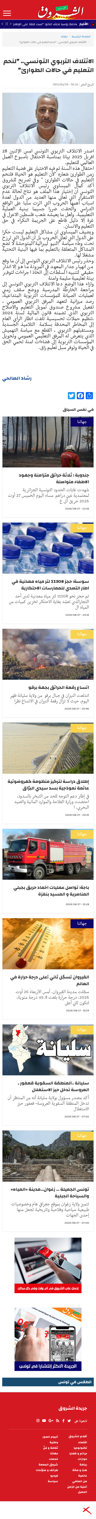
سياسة (53, 1481)
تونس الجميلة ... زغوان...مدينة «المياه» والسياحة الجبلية (49, 1192)
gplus (50, 1420)
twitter (69, 1420)
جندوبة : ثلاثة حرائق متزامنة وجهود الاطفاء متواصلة (54, 478)
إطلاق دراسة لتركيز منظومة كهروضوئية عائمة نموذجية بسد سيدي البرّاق (48, 784)
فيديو (54, 1475)
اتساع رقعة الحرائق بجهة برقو (58, 687)
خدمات (53, 1459)
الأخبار (83, 24)
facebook (63, 1420)
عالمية (82, 1475)
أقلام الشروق (78, 1436)
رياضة (83, 1464)
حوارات (82, 1459)
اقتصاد (82, 1442)
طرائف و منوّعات (47, 1470)
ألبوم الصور (50, 1436)
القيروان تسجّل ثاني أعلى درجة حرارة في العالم (49, 980)
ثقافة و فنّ (50, 1448)
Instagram (38, 1420)
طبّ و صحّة (79, 1470)
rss (57, 1420)
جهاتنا (64, 36)
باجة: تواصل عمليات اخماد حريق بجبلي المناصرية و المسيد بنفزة (51, 890)
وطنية (54, 1442)
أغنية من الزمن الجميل (77, 1489)
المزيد (7, 13)
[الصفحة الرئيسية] (60, 10)
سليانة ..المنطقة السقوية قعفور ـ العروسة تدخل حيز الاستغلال (53, 1086)
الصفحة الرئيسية (81, 36)
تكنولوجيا (80, 1448)
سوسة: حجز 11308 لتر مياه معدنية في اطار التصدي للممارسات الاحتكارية (50, 584)
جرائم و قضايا (78, 1453)
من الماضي (79, 1481)
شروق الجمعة (48, 1464)
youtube (44, 1420)
